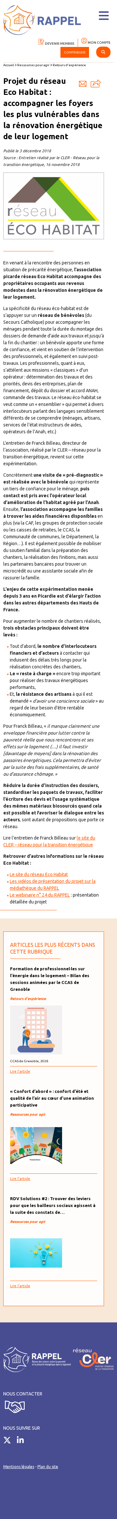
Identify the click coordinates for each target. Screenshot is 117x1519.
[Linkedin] (23, 1441)
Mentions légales (18, 1467)
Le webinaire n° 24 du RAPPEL (40, 895)
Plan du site (47, 1467)
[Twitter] (9, 1441)
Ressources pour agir (33, 65)
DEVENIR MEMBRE (59, 43)
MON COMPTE (98, 42)
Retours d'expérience (69, 65)
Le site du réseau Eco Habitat (39, 874)
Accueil (8, 65)
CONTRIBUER (74, 52)
